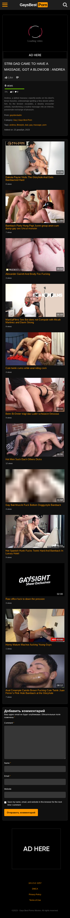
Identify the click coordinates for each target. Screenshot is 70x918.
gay (30, 125)
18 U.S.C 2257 (35, 883)
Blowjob (20, 125)
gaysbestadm (16, 115)
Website (7, 789)
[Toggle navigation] (5, 5)
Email (7, 776)
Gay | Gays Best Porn (22, 120)
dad (26, 125)
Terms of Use (35, 900)
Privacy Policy (35, 894)
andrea (12, 125)
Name (7, 763)
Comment (9, 723)
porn (44, 125)
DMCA (35, 889)
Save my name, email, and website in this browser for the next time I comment (34, 803)
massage (37, 125)
